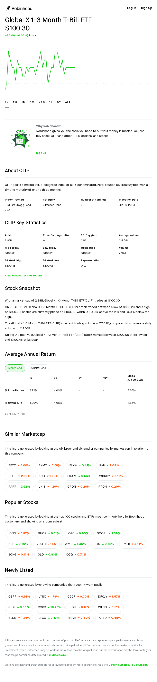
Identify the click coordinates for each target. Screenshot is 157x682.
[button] (7, 104)
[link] (131, 8)
